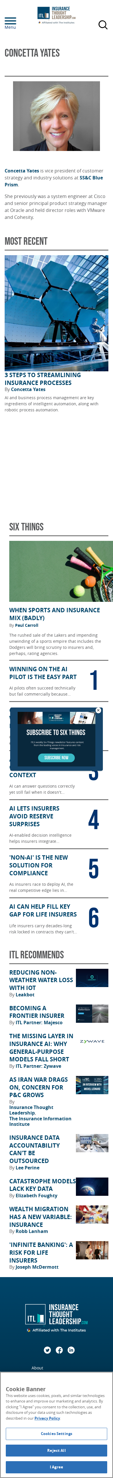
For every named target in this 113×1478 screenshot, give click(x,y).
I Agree (56, 1467)
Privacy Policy (47, 1418)
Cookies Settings (56, 1433)
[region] (56, 1425)
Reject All (56, 1450)
